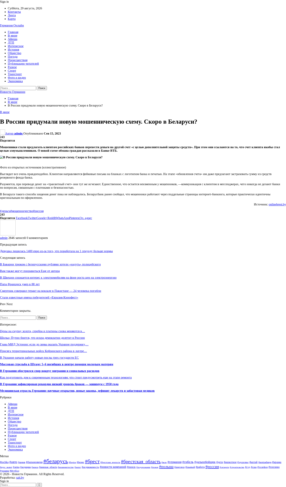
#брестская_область (141, 461)
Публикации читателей (23, 63)
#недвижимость (90, 467)
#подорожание (143, 467)
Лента (12, 15)
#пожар (154, 467)
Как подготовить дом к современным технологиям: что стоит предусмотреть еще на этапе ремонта (66, 377)
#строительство (237, 467)
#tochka (4, 462)
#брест (92, 461)
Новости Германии (12, 91)
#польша (166, 466)
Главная (13, 32)
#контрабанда (264, 462)
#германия (175, 462)
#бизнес (80, 462)
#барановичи (34, 462)
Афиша (12, 39)
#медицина (25, 467)
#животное (230, 462)
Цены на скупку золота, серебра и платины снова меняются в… (42, 331)
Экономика (15, 81)
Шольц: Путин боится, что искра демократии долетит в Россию (42, 337)
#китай (253, 462)
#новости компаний (113, 467)
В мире (12, 35)
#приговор (179, 467)
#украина (4, 470)
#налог (78, 467)
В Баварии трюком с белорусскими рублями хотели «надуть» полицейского (50, 264)
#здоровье (243, 462)
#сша (254, 467)
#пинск (131, 467)
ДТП (11, 42)
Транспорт (15, 74)
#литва (16, 467)
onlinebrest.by (277, 204)
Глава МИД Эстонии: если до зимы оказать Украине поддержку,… (44, 344)
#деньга (5, 211)
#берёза (72, 462)
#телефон (262, 467)
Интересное (16, 46)
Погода (13, 56)
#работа (200, 467)
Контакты (14, 11)
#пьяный (190, 467)
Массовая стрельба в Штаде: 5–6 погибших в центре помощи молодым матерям (56, 364)
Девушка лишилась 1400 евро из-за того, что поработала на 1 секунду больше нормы (56, 251)
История (13, 49)
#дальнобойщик (205, 462)
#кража (276, 462)
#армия (21, 462)
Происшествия (17, 60)
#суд (247, 467)
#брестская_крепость (110, 462)
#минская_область (48, 467)
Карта (12, 18)
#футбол (14, 470)
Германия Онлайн (12, 25)
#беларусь (55, 461)
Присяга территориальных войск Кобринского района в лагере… (43, 351)
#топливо (274, 467)
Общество (14, 53)
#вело (164, 462)
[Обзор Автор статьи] (8, 234)
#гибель (188, 462)
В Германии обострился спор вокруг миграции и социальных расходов (49, 371)
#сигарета (224, 467)
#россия (38, 211)
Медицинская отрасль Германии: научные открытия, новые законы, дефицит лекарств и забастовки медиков (77, 390)
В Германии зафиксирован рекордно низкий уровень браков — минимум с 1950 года (59, 384)
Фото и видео (17, 77)
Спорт (12, 70)
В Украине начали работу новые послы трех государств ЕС (39, 357)
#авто (13, 462)
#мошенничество (21, 211)
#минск (35, 467)
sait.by (20, 477)
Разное (12, 67)
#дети (219, 462)
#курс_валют (6, 467)
